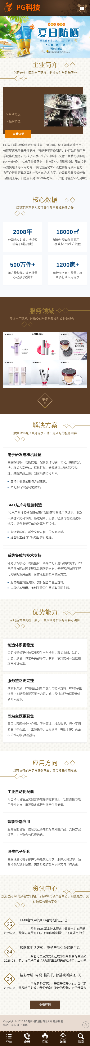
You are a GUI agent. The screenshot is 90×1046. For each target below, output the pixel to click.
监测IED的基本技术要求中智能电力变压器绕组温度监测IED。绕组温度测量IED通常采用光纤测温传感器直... (52, 933)
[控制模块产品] (45, 374)
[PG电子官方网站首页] (25, 7)
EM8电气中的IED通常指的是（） (44, 920)
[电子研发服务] (17, 346)
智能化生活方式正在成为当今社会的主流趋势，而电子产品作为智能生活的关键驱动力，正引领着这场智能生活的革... (52, 960)
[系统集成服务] (73, 346)
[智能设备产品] (17, 374)
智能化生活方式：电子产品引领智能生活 (50, 947)
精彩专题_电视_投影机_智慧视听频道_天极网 (54, 975)
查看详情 (18, 133)
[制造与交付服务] (45, 346)
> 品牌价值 (13, 121)
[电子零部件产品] (73, 374)
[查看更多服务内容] (45, 400)
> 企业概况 (13, 114)
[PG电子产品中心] (45, 37)
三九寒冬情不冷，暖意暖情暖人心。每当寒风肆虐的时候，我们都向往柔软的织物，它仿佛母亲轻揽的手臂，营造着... (52, 988)
